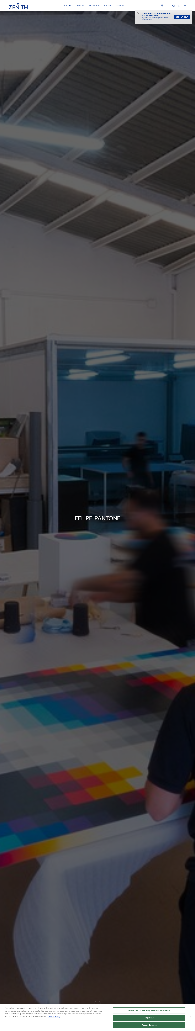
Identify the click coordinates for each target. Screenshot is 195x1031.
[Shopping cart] (179, 5)
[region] (97, 1017)
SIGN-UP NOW (182, 17)
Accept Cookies (149, 1025)
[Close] (190, 1017)
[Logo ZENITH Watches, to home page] (18, 5)
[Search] (173, 5)
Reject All (149, 1017)
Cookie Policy (54, 1016)
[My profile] (185, 5)
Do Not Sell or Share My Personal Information (149, 1010)
